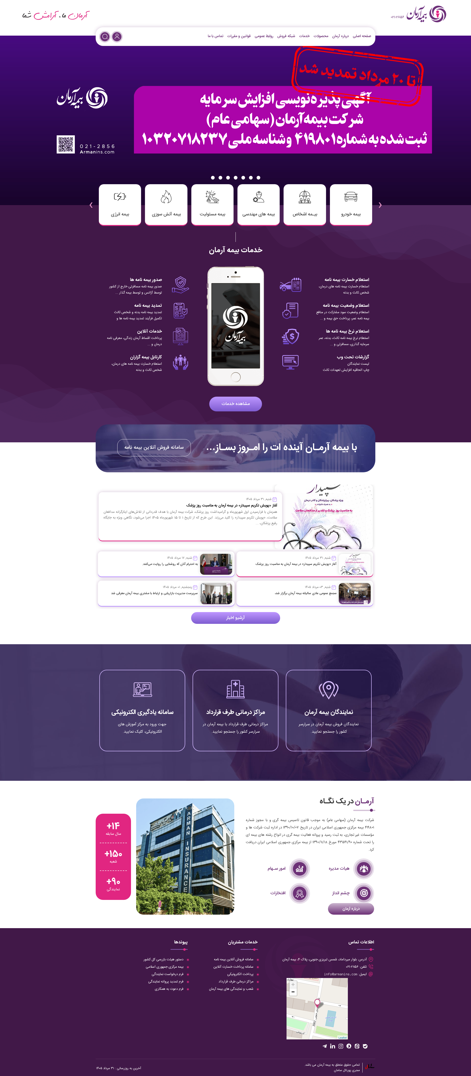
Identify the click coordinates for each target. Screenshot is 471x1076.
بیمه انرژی (120, 214)
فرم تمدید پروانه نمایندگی (165, 982)
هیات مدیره (339, 868)
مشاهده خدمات (236, 404)
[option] (235, 120)
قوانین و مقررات (239, 36)
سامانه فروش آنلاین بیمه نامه (154, 448)
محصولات (321, 36)
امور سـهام (277, 868)
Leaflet (343, 1037)
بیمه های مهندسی (258, 214)
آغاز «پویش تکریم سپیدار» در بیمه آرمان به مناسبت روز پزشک (295, 564)
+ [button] (293, 984)
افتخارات (278, 893)
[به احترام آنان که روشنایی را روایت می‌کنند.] (216, 564)
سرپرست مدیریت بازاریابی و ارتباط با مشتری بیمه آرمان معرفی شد (154, 593)
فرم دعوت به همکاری (169, 989)
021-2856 (397, 17)
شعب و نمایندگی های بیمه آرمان (231, 989)
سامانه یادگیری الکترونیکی (142, 712)
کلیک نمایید (329, 731)
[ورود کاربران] (117, 36)
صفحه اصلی (362, 36)
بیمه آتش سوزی (166, 214)
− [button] (293, 992)
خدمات (304, 36)
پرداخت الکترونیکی (240, 974)
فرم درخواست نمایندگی (167, 974)
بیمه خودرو (351, 214)
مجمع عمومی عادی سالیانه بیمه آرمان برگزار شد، (305, 593)
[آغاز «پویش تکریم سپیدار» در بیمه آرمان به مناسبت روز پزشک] (355, 564)
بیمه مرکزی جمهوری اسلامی (164, 967)
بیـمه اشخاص (305, 214)
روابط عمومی (264, 36)
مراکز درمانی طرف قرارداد (235, 712)
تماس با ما (215, 36)
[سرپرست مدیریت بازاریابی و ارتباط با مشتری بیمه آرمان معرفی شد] (216, 593)
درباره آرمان (340, 36)
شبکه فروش (286, 36)
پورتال (347, 1070)
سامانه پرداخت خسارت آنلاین (233, 967)
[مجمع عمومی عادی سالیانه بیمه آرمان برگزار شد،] (355, 593)
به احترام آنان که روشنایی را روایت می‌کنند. (170, 564)
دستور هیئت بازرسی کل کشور (163, 960)
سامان (338, 1070)
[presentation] (380, 202)
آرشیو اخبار (235, 618)
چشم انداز (341, 893)
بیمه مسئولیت (212, 214)
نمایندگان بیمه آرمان (328, 712)
